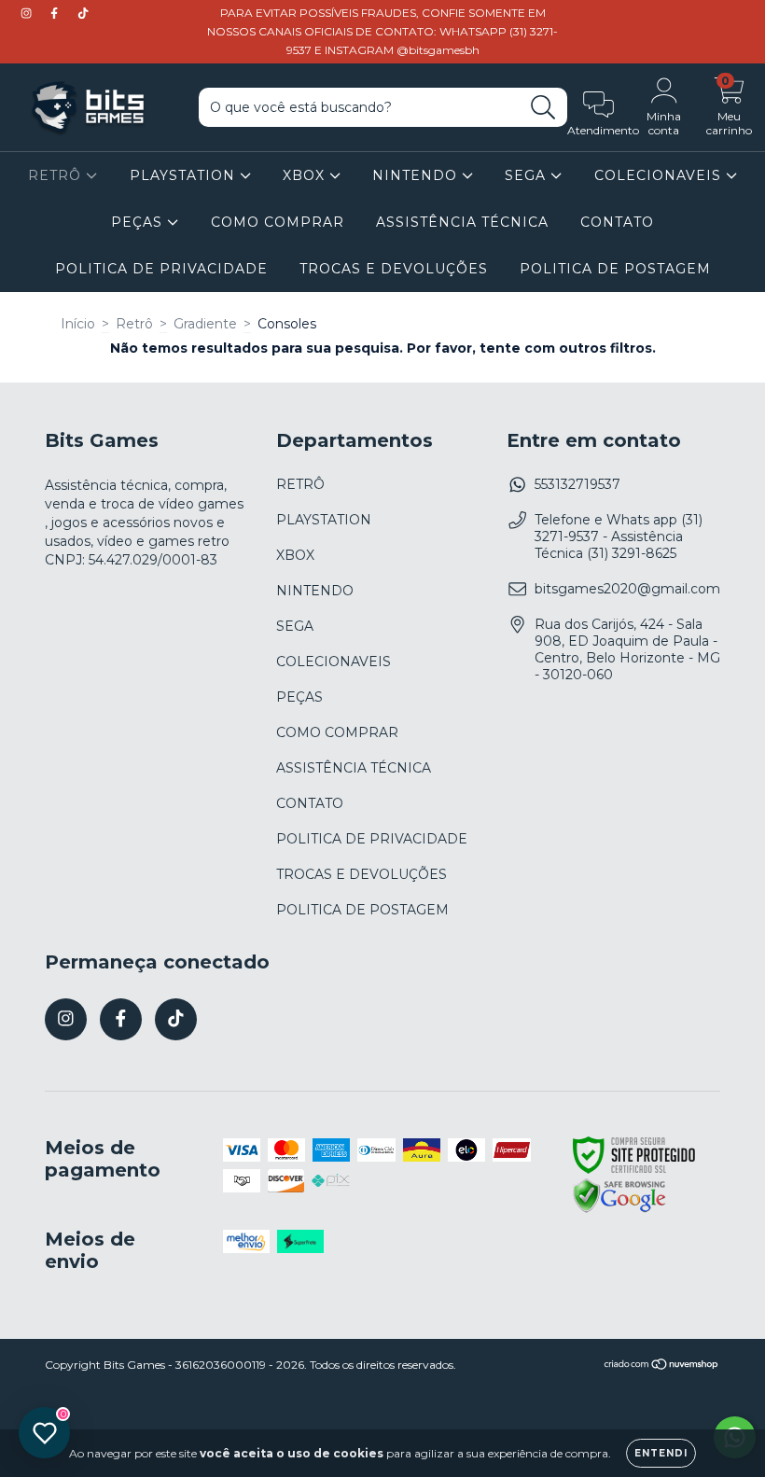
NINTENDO (417, 175)
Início (78, 323)
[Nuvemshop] (662, 1366)
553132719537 (577, 484)
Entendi (661, 1453)
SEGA (527, 175)
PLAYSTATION (185, 175)
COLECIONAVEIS (660, 175)
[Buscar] (543, 108)
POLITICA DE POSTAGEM (615, 268)
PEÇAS (139, 222)
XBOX (306, 175)
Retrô (134, 323)
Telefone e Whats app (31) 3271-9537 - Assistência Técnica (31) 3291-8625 (618, 536)
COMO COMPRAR (277, 222)
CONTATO (617, 222)
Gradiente (205, 323)
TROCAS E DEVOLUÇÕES (393, 268)
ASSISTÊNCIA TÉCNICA (462, 222)
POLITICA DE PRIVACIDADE (161, 268)
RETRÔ (57, 175)
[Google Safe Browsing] (619, 1210)
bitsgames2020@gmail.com (627, 588)
